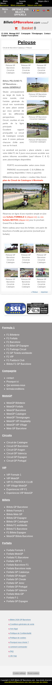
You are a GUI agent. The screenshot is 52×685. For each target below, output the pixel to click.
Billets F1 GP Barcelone (18, 364)
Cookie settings (19, 673)
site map (13, 656)
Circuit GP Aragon (15, 450)
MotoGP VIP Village (16, 425)
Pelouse (29, 48)
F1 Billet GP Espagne (17, 345)
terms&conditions (15, 389)
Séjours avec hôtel (34, 5)
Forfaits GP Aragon (16, 576)
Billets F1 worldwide (16, 525)
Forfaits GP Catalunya (17, 572)
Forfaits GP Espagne (17, 601)
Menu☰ (5, 10)
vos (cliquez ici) (20, 217)
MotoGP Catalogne (16, 414)
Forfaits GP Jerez (15, 583)
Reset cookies (33, 673)
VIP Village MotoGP (16, 485)
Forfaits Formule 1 (15, 550)
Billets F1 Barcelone (16, 529)
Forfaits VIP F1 (14, 561)
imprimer (44, 292)
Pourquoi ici (12, 381)
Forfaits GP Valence (16, 590)
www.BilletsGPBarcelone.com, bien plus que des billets (26, 682)
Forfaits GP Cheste (16, 579)
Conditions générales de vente (22, 624)
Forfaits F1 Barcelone (17, 557)
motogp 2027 (14, 34)
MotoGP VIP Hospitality (18, 421)
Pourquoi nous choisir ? (19, 642)
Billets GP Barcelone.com (25, 680)
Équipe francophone (9, 36)
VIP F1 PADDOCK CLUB (19, 482)
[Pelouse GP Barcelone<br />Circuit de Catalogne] (11, 63)
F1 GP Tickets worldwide (19, 353)
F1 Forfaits (11, 338)
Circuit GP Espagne (16, 457)
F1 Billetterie (12, 335)
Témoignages (37, 34)
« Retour (34, 292)
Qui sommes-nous (15, 385)
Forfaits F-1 (12, 597)
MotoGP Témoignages (18, 417)
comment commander (18, 647)
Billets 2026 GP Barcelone (20, 620)
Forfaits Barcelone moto (18, 568)
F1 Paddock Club (15, 360)
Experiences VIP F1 (16, 489)
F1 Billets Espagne (16, 532)
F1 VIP (10, 356)
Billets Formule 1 (15, 510)
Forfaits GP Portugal (16, 586)
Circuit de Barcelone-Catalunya (14, 48)
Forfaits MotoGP (14, 554)
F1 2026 (4, 34)
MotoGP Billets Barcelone (19, 536)
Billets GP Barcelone (17, 507)
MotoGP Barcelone (16, 410)
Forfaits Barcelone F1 (17, 565)
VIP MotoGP (12, 478)
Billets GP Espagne (16, 518)
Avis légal (14, 629)
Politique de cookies (18, 638)
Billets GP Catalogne (17, 521)
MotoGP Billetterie (15, 403)
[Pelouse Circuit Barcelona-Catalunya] (26, 209)
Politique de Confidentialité (20, 633)
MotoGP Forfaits (14, 406)
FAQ (11, 651)
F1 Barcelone (13, 342)
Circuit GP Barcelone (17, 446)
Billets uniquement (18, 5)
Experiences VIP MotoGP (19, 493)
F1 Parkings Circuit (16, 349)
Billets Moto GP (14, 514)
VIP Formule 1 (13, 475)
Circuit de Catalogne (17, 442)
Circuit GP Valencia (16, 453)
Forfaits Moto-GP (15, 594)
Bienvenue (4, 5)
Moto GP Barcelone (16, 428)
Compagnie (25, 34)
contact (47, 34)
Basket (27, 28)
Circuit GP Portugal (16, 460)
